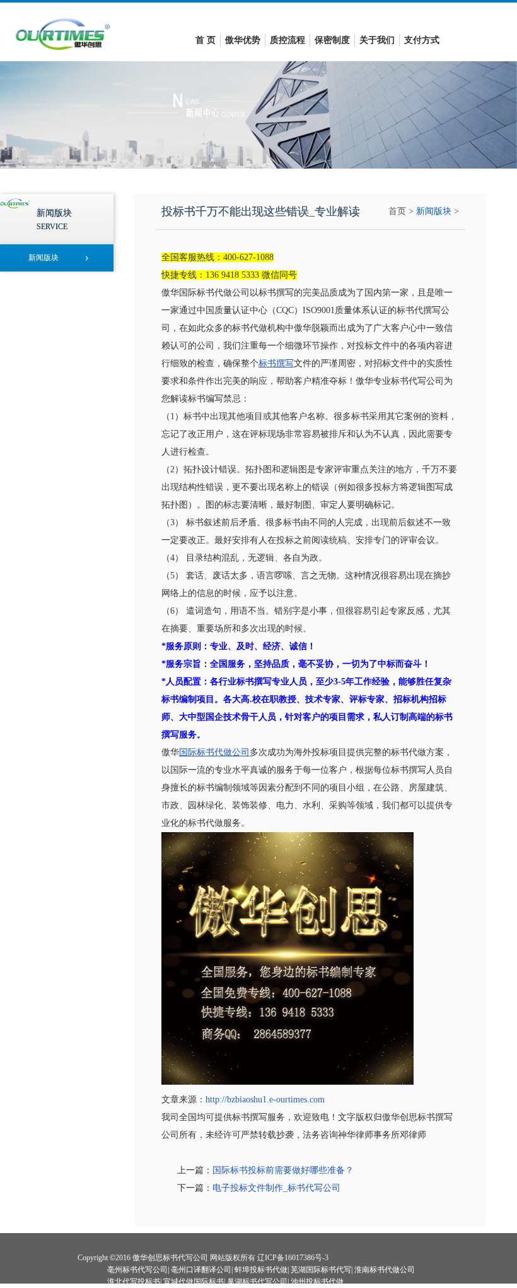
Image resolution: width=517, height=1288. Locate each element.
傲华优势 (242, 40)
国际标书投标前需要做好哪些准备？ (283, 1170)
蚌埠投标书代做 (261, 1269)
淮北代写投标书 (133, 1281)
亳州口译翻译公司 (201, 1269)
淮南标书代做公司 (384, 1269)
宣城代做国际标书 (193, 1281)
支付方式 (421, 40)
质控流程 (287, 40)
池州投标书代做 (317, 1281)
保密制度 (332, 40)
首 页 (205, 40)
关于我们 (377, 40)
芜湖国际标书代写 (321, 1269)
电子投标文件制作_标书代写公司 (276, 1188)
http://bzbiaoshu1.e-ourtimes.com (265, 1099)
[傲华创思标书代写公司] (63, 53)
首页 (397, 211)
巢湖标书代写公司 (257, 1281)
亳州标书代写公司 (137, 1269)
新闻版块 (433, 211)
